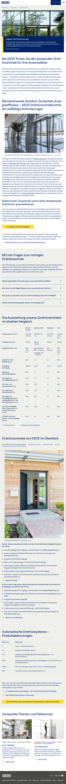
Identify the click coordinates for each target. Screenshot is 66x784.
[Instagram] (59, 776)
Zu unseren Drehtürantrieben (17, 227)
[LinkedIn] (56, 776)
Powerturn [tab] (48, 445)
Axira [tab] (57, 445)
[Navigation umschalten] (63, 2)
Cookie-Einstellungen (45, 780)
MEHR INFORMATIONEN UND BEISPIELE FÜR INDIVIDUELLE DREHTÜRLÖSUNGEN (32, 702)
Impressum (60, 780)
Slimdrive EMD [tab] (34, 445)
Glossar (54, 780)
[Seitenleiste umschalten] (58, 2)
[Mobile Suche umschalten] (53, 2)
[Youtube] (62, 776)
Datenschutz (35, 780)
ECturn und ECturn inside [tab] (14, 445)
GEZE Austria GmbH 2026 (9, 780)
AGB (30, 780)
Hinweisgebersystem (22, 780)
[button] (51, 776)
